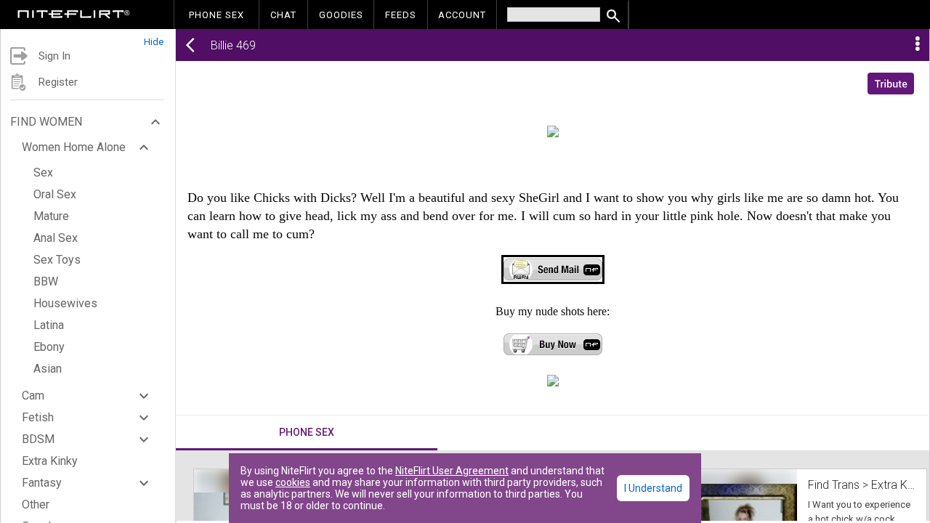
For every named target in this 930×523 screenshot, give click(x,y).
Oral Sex (54, 194)
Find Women (46, 122)
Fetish (38, 417)
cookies (292, 482)
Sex (43, 172)
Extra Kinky (50, 461)
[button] (88, 38)
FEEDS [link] (400, 14)
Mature (51, 216)
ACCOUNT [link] (462, 14)
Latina (48, 325)
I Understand (653, 488)
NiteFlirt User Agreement (452, 471)
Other (35, 504)
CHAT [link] (283, 14)
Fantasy (42, 483)
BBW (45, 281)
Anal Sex (55, 238)
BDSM (38, 439)
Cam (33, 395)
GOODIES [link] (341, 14)
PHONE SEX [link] (216, 14)
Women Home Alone (74, 147)
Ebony (49, 347)
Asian (47, 369)
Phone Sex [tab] (306, 432)
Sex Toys (57, 260)
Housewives (65, 303)
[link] (73, 16)
